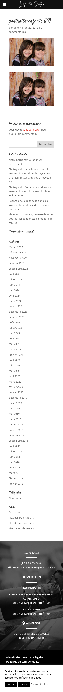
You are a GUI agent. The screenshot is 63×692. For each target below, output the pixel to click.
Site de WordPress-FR (21, 528)
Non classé (15, 498)
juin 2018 (14, 456)
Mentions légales (33, 657)
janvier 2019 (16, 430)
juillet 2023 (15, 328)
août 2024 (14, 274)
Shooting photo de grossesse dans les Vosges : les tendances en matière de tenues (31, 218)
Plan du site (13, 657)
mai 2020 (14, 370)
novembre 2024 (18, 258)
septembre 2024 (18, 268)
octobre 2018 (16, 435)
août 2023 (14, 322)
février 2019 (16, 424)
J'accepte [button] (11, 684)
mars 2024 (15, 301)
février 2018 (16, 478)
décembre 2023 (18, 311)
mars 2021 (15, 349)
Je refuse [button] (24, 684)
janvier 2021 (16, 354)
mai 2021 (14, 344)
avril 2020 (14, 376)
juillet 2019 (15, 403)
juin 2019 (14, 408)
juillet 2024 (15, 279)
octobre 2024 (16, 263)
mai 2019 (14, 413)
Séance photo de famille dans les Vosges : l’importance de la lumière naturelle (29, 205)
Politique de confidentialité (22, 661)
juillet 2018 (15, 451)
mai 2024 (14, 290)
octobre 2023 (16, 317)
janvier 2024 (16, 306)
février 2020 (16, 386)
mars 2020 (15, 381)
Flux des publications (21, 517)
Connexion (15, 512)
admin (17, 27)
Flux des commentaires (22, 523)
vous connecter (32, 129)
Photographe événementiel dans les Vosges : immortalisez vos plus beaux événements (30, 191)
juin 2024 (14, 284)
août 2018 (14, 446)
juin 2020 (14, 365)
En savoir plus (39, 684)
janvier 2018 (16, 483)
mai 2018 (14, 462)
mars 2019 (15, 419)
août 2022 (14, 338)
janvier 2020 (16, 392)
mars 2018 (15, 473)
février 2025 (16, 247)
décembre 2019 (18, 397)
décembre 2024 (18, 252)
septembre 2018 (18, 440)
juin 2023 (14, 333)
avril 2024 (14, 295)
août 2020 (14, 360)
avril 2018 (14, 467)
